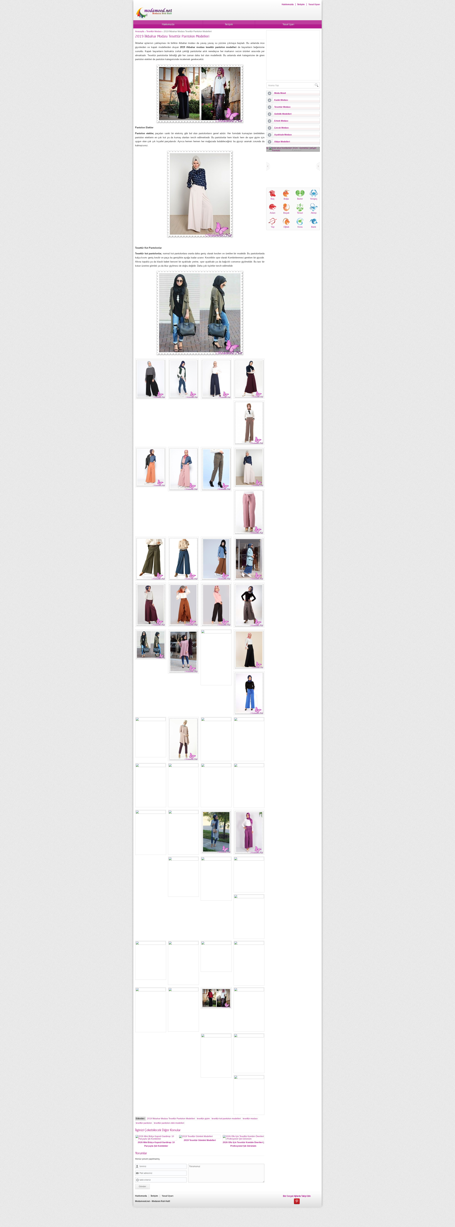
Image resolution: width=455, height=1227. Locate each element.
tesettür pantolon (144, 1123)
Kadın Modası (281, 100)
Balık (313, 227)
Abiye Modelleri (282, 141)
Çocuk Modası (281, 128)
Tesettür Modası (154, 31)
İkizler (300, 199)
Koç (272, 199)
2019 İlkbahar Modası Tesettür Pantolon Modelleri (171, 1118)
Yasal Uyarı (314, 4)
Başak (286, 213)
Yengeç (313, 199)
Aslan (272, 213)
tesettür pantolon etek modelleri (169, 1123)
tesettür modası (250, 1118)
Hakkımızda (288, 4)
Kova (300, 227)
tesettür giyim (203, 1118)
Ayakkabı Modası (283, 134)
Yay (272, 227)
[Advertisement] (296, 55)
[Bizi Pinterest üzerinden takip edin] (297, 1201)
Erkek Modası (281, 121)
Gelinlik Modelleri (282, 114)
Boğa (286, 199)
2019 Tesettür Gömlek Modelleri (200, 1140)
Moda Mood (280, 93)
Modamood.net (142, 1201)
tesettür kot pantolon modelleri (226, 1118)
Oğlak (286, 227)
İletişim (301, 4)
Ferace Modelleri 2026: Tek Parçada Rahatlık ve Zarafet (293, 148)
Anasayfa (139, 31)
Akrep (314, 213)
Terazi (300, 213)
